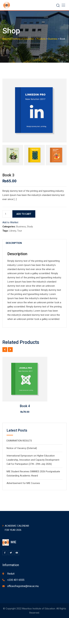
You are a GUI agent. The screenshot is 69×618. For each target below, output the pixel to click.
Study (30, 226)
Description (14, 243)
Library (12, 230)
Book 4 (25, 406)
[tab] (14, 243)
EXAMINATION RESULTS (19, 440)
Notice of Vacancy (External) (22, 448)
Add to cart (23, 214)
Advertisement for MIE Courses (23, 483)
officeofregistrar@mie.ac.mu (23, 586)
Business (21, 226)
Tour (19, 230)
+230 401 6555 (15, 579)
